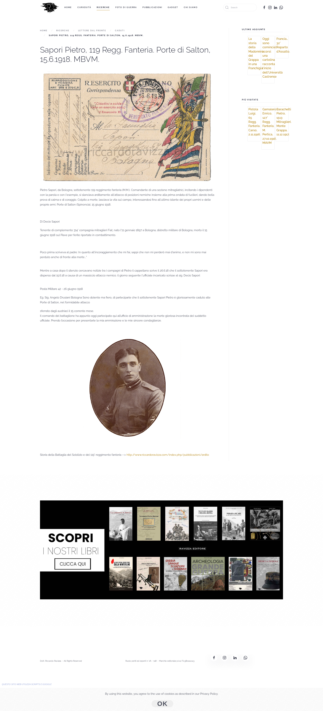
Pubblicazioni (152, 7)
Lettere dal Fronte (92, 30)
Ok (162, 703)
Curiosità (84, 7)
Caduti (120, 30)
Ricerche (103, 7)
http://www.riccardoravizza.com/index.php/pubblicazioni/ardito (168, 454)
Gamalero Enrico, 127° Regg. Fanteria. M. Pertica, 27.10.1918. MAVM (269, 126)
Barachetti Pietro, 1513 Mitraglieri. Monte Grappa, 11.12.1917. (283, 122)
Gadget (173, 7)
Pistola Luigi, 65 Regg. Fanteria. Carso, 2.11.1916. (254, 122)
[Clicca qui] (161, 549)
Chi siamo (190, 7)
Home (68, 7)
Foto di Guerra (126, 7)
